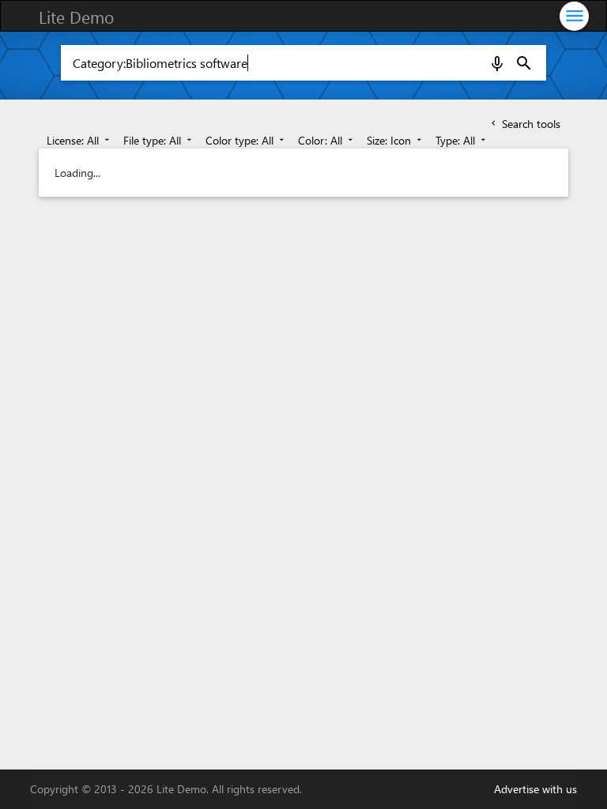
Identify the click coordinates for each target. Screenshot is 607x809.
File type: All (158, 140)
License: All (79, 140)
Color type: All (246, 140)
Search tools (524, 123)
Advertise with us (535, 788)
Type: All (461, 140)
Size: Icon (395, 140)
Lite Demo (76, 16)
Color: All (327, 140)
